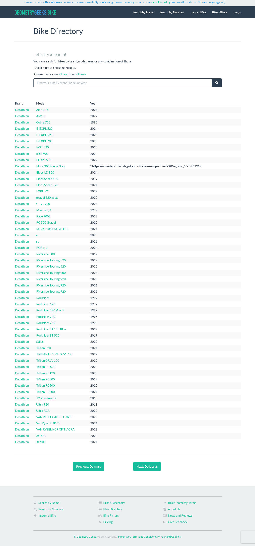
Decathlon (22, 110)
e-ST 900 (42, 153)
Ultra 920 (42, 404)
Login (237, 12)
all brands (65, 74)
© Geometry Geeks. (85, 536)
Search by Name (143, 12)
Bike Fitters (220, 12)
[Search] (217, 82)
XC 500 (41, 435)
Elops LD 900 (45, 172)
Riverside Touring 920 (51, 279)
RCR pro (41, 247)
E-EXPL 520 (44, 128)
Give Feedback (177, 522)
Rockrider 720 (45, 316)
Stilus (40, 341)
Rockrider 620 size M (50, 310)
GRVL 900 (43, 203)
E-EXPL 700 (44, 141)
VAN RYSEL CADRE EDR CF (55, 417)
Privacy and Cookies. (169, 536)
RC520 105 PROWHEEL (52, 229)
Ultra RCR (43, 410)
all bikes (81, 74)
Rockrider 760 (45, 323)
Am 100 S (42, 110)
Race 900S (43, 216)
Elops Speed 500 (47, 179)
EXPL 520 (43, 191)
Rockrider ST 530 (47, 335)
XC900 (41, 442)
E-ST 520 (42, 147)
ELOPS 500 (43, 160)
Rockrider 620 (45, 304)
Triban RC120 (45, 373)
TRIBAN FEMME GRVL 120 (54, 354)
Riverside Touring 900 (51, 272)
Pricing (108, 522)
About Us (174, 509)
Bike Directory (113, 509)
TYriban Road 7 (46, 398)
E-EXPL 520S (45, 135)
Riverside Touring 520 (51, 260)
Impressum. (124, 536)
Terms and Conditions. (144, 536)
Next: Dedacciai (147, 466)
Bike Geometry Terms (182, 503)
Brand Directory (114, 503)
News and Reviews (180, 515)
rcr (38, 235)
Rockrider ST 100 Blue (51, 329)
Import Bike (198, 12)
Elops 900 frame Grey (50, 166)
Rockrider (42, 298)
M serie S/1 (43, 210)
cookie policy (161, 2)
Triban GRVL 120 (47, 360)
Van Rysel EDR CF (48, 423)
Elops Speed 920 (47, 185)
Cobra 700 (43, 122)
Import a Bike (47, 515)
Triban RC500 (45, 379)
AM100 (41, 116)
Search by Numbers (172, 12)
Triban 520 (43, 348)
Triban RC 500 (45, 366)
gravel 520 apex (47, 197)
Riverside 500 (45, 254)
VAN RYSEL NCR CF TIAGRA (55, 429)
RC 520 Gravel (46, 222)
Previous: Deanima (88, 466)
